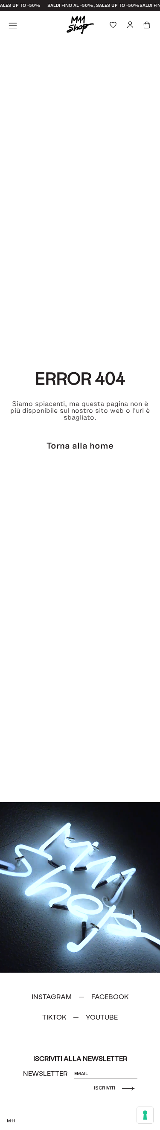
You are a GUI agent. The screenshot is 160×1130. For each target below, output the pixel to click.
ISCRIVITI (104, 1088)
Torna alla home (80, 445)
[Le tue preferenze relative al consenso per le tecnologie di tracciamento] (145, 1115)
